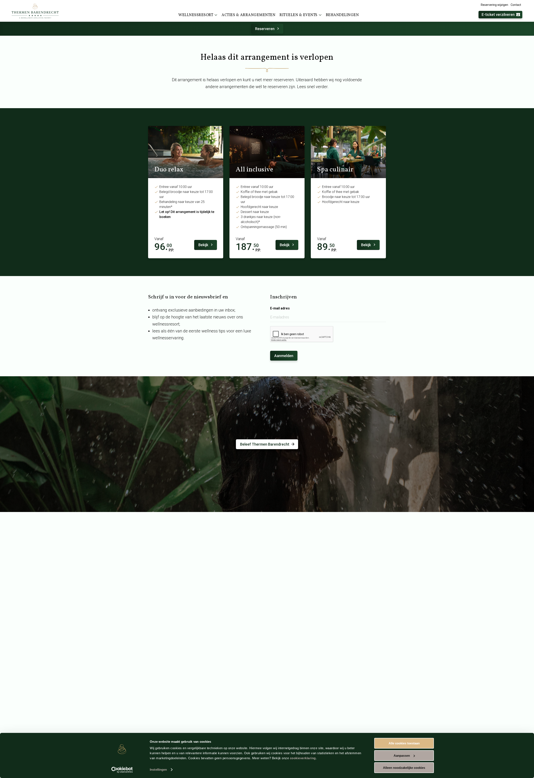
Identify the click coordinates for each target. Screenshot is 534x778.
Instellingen (158, 769)
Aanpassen (402, 755)
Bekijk (203, 245)
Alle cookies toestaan (404, 743)
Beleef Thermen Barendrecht (264, 444)
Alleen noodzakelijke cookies (404, 767)
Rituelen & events (298, 15)
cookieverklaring (303, 758)
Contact (516, 4)
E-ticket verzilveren (498, 14)
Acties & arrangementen (248, 15)
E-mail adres (280, 308)
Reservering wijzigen (494, 4)
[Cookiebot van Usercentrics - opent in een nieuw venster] (122, 770)
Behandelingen (342, 15)
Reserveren (265, 29)
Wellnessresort (195, 15)
